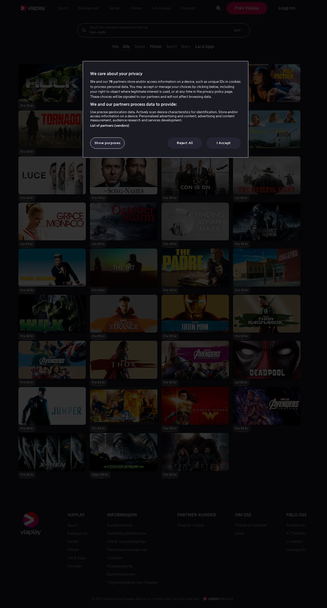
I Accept (224, 143)
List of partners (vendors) (109, 125)
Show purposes (107, 143)
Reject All (185, 143)
